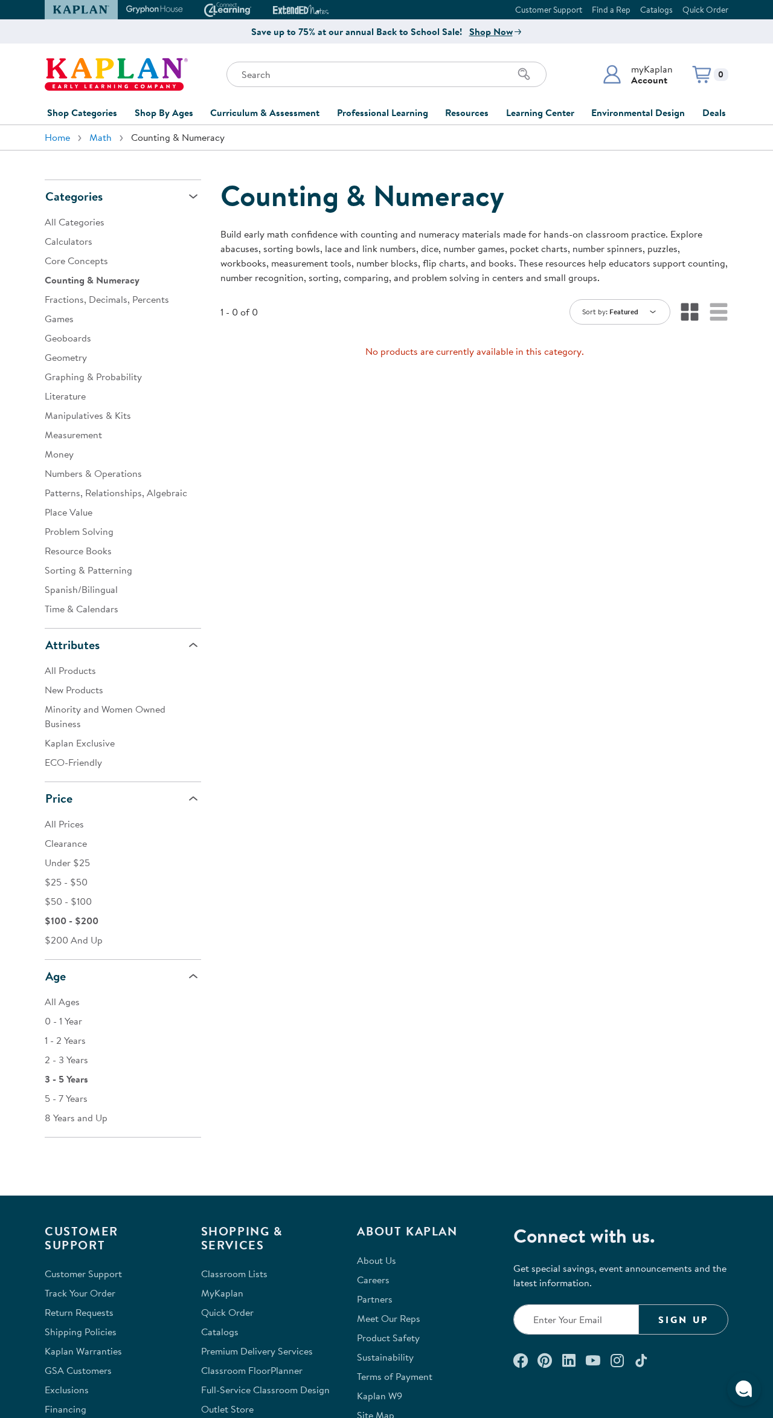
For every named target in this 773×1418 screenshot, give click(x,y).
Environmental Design (638, 112)
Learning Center (540, 112)
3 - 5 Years (66, 1079)
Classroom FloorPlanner (252, 1370)
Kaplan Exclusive (80, 742)
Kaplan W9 (379, 1395)
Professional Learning (382, 112)
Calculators (68, 241)
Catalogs (656, 10)
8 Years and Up (76, 1117)
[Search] (524, 74)
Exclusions (67, 1389)
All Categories (74, 221)
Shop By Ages (164, 112)
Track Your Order (80, 1293)
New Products (74, 689)
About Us (376, 1260)
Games (59, 318)
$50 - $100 (68, 901)
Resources (467, 112)
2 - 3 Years (66, 1059)
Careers (373, 1279)
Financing (65, 1409)
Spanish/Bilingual (81, 589)
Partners (375, 1299)
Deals (714, 112)
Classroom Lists (234, 1273)
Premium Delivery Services (257, 1351)
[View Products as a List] (718, 312)
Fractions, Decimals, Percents (107, 299)
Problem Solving (79, 531)
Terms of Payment (394, 1376)
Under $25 (67, 862)
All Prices (64, 823)
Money (59, 454)
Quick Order (705, 10)
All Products (70, 670)
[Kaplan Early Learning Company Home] (116, 74)
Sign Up (683, 1319)
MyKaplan (222, 1293)
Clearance (66, 843)
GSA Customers (78, 1370)
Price (58, 798)
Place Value (68, 512)
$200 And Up (74, 940)
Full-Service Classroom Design (265, 1389)
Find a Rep (611, 10)
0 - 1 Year (63, 1021)
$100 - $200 (71, 920)
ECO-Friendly (73, 762)
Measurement (73, 434)
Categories (74, 196)
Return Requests (79, 1312)
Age (55, 976)
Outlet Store (227, 1409)
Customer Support (548, 10)
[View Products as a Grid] (689, 312)
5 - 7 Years (66, 1098)
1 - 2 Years (65, 1040)
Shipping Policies (81, 1331)
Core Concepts (76, 260)
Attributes (72, 644)
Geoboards (68, 338)
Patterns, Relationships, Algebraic (116, 492)
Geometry (66, 357)
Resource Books (78, 550)
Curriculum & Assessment (264, 112)
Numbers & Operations (93, 473)
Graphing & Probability (93, 376)
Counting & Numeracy (92, 280)
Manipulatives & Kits (88, 415)
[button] (637, 74)
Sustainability (385, 1357)
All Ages (62, 1001)
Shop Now (491, 31)
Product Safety (388, 1337)
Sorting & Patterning (88, 570)
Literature (65, 396)
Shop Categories (82, 112)
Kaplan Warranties (83, 1351)
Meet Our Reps (388, 1318)
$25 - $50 (66, 882)
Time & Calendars (81, 608)
